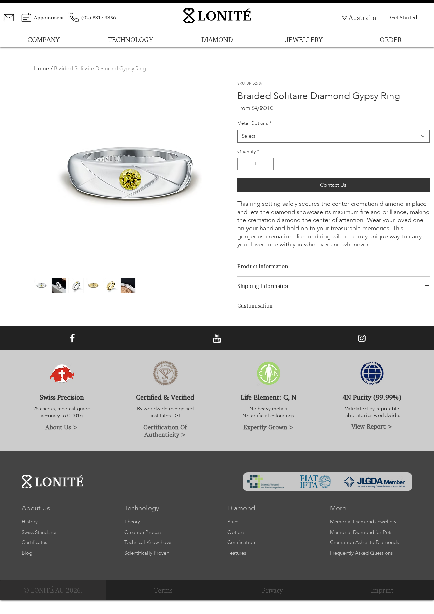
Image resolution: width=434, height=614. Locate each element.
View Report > (372, 426)
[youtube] (217, 338)
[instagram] (362, 338)
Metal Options (254, 123)
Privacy (272, 590)
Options (236, 532)
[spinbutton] (255, 164)
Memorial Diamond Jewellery (363, 522)
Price (232, 522)
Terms (163, 590)
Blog (27, 553)
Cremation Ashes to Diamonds (364, 542)
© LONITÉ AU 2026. (52, 590)
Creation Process (143, 532)
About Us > (61, 427)
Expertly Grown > (268, 427)
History (30, 522)
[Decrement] (242, 164)
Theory (132, 522)
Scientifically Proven (146, 553)
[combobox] (333, 136)
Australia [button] (362, 17)
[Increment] (268, 164)
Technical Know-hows (148, 542)
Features (236, 553)
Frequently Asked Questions (361, 553)
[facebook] (72, 338)
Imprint (382, 590)
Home (41, 68)
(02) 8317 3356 (98, 17)
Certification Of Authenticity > (165, 430)
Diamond (241, 508)
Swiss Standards (39, 532)
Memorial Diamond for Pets (361, 532)
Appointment (49, 17)
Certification (241, 542)
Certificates (34, 542)
